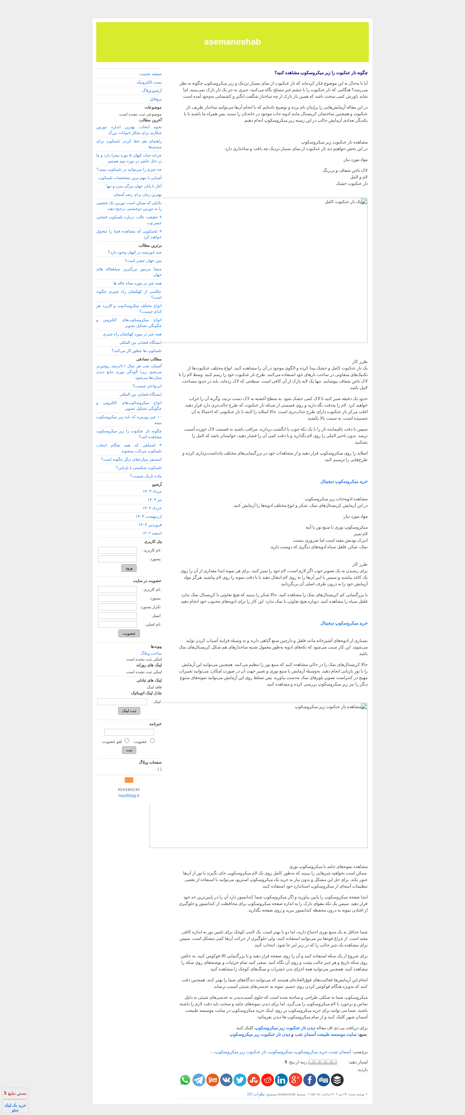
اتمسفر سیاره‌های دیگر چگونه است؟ (131, 459)
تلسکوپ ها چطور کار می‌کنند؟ (137, 351)
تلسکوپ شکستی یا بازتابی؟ (139, 468)
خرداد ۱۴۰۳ (152, 508)
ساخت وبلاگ (151, 653)
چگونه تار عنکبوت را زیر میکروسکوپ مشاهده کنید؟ (321, 72)
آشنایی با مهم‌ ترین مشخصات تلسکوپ (130, 178)
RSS (129, 780)
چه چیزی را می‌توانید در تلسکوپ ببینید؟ (129, 169)
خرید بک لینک (15, 1105)
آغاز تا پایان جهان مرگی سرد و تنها (134, 186)
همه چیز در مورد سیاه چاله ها (137, 283)
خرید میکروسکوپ (311, 1051)
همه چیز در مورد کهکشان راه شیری (132, 334)
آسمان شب (340, 1051)
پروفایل (156, 99)
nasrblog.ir (129, 795)
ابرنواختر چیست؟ (147, 386)
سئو (15, 1110)
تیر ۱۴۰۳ (154, 500)
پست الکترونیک (149, 82)
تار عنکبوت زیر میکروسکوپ (240, 1051)
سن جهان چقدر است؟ (143, 261)
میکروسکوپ (280, 1051)
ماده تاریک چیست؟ (146, 476)
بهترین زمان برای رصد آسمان (138, 195)
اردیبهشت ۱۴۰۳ (149, 516)
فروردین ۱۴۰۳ (150, 525)
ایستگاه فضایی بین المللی (141, 342)
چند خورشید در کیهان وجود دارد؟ (135, 252)
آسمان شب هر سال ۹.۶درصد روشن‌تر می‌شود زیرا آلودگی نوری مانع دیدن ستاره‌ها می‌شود (129, 372)
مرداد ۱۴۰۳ (152, 491)
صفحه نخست (150, 74)
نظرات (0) (256, 1094)
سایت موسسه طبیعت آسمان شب (326, 1034)
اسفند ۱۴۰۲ (152, 533)
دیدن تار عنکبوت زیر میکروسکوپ (260, 1034)
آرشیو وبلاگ (152, 91)
